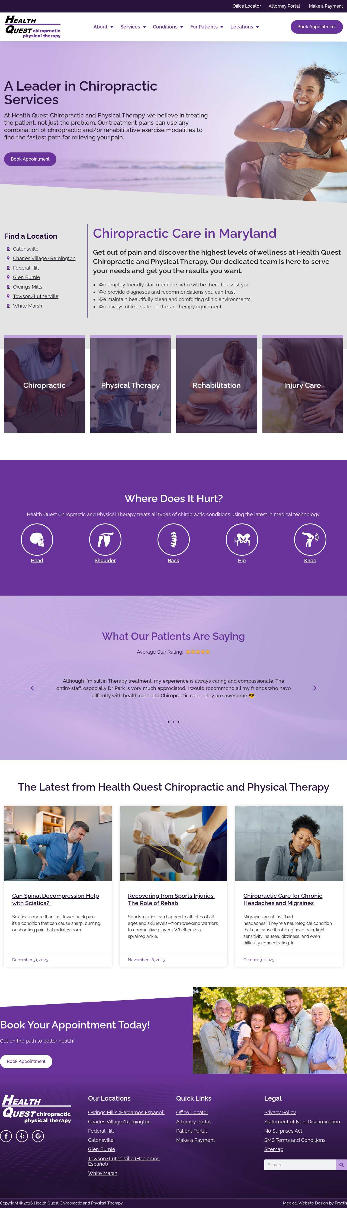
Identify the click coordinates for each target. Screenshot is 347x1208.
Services (130, 27)
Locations (241, 27)
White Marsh (102, 1173)
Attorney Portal (193, 1121)
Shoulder (105, 560)
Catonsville (101, 1140)
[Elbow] (174, 539)
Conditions (165, 27)
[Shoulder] (105, 539)
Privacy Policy (280, 1112)
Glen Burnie (101, 1149)
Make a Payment (195, 1140)
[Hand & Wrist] (37, 539)
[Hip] (242, 539)
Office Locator (192, 1112)
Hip (242, 560)
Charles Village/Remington (119, 1121)
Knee (310, 560)
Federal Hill (101, 1131)
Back (173, 560)
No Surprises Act (283, 1131)
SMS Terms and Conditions (295, 1140)
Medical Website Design (305, 1203)
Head (37, 560)
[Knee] (310, 539)
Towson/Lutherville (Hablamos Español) (124, 1161)
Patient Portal (191, 1131)
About (101, 27)
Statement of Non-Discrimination (302, 1121)
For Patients (204, 27)
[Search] (341, 1164)
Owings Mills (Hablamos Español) (126, 1112)
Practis (341, 1203)
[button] (32, 688)
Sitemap (273, 1149)
